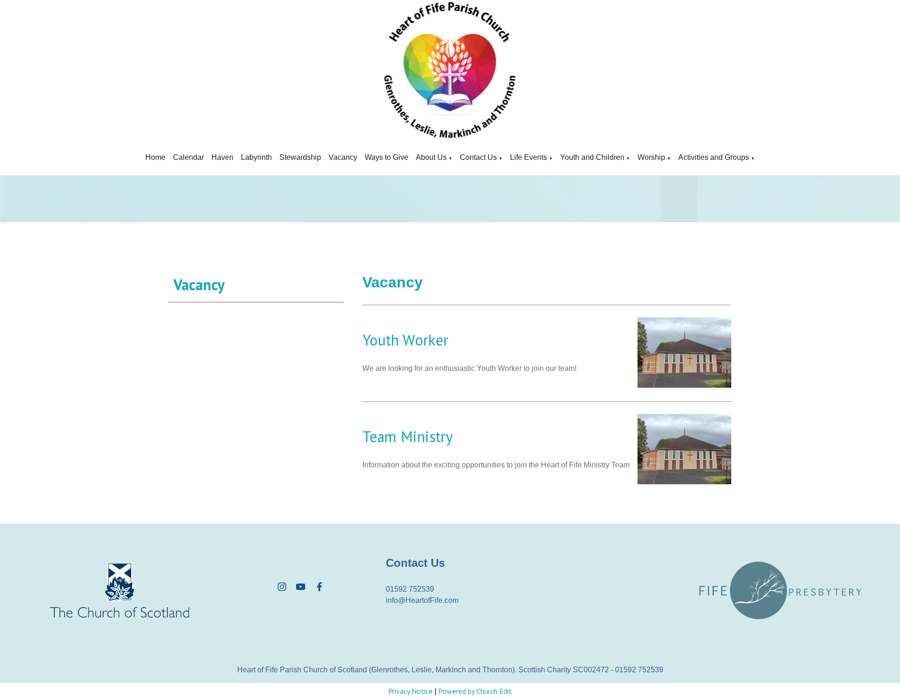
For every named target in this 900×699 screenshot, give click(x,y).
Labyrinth (256, 157)
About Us (431, 157)
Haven (222, 157)
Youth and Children (592, 157)
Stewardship (300, 157)
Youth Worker (405, 340)
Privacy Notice (410, 691)
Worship (651, 157)
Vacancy (343, 157)
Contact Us (478, 157)
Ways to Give (386, 157)
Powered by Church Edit (475, 691)
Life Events (528, 157)
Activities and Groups (713, 157)
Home (155, 157)
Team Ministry (407, 436)
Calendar (188, 157)
